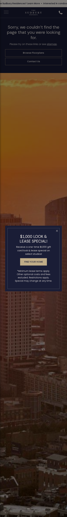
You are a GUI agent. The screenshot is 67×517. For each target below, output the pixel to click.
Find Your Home (33, 261)
